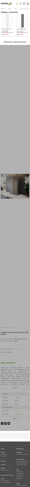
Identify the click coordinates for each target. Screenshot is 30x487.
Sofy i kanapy (20, 459)
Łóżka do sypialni (5, 480)
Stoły (17, 469)
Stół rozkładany (20, 473)
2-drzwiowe (18, 414)
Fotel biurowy (4, 454)
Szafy (16, 410)
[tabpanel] (7, 25)
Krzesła (3, 468)
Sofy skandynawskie (21, 464)
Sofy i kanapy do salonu (22, 461)
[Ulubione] (20, 3)
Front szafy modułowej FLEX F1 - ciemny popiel (22, 31)
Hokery (3, 461)
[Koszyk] (24, 3)
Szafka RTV (19, 478)
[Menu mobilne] (27, 4)
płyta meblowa (19, 417)
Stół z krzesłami (20, 475)
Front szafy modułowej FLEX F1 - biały (7, 31)
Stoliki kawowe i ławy (7, 475)
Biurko (3, 449)
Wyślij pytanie (7, 352)
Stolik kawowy (19, 476)
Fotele (2, 452)
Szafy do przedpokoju (21, 485)
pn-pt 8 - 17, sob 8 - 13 (13, 349)
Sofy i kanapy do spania (22, 463)
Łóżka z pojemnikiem (6, 482)
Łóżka (2, 478)
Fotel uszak (3, 456)
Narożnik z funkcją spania (22, 454)
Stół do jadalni (19, 471)
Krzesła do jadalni (5, 470)
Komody (3, 464)
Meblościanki (20, 449)
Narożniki (19, 452)
